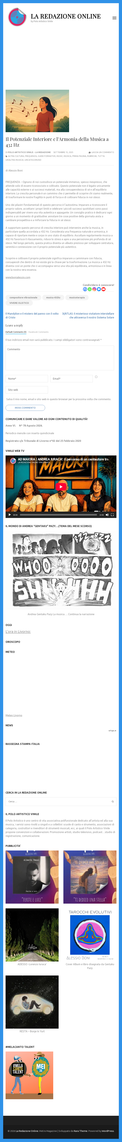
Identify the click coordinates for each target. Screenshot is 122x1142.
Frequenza (31, 156)
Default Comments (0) (16, 332)
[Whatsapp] (90, 289)
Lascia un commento (103, 152)
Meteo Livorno (14, 715)
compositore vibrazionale (23, 297)
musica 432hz (53, 297)
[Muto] (107, 514)
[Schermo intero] (112, 514)
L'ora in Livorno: (18, 631)
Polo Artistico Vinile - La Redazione (29, 152)
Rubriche (92, 156)
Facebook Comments (39, 332)
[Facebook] (85, 289)
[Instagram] (94, 289)
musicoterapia (77, 297)
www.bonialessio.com (18, 277)
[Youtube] (103, 289)
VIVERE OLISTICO (19, 303)
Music (60, 156)
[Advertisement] (61, 56)
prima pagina (79, 156)
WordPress (108, 1131)
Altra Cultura (16, 156)
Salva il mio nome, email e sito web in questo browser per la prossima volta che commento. (58, 399)
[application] (61, 486)
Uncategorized (33, 160)
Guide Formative (47, 156)
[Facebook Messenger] (99, 289)
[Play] (9, 514)
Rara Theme (80, 1131)
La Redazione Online (66, 16)
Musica (67, 156)
